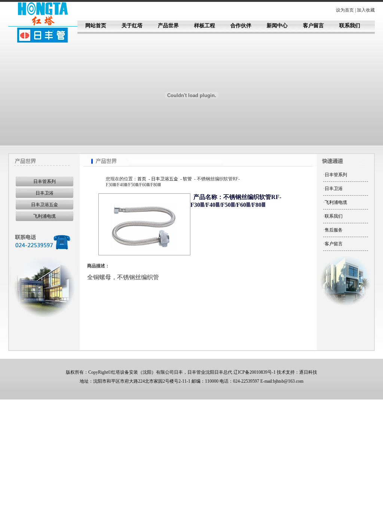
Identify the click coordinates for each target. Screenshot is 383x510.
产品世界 (168, 25)
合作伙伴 (240, 25)
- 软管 (185, 178)
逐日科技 (308, 372)
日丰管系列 (44, 181)
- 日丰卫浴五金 (162, 178)
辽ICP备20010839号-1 (254, 372)
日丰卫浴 (44, 193)
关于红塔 (132, 25)
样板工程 (204, 25)
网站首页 (95, 25)
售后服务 (334, 230)
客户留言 (313, 25)
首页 (141, 178)
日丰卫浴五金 (44, 204)
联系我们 (349, 25)
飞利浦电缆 (44, 216)
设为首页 (345, 10)
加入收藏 (366, 10)
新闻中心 (277, 25)
